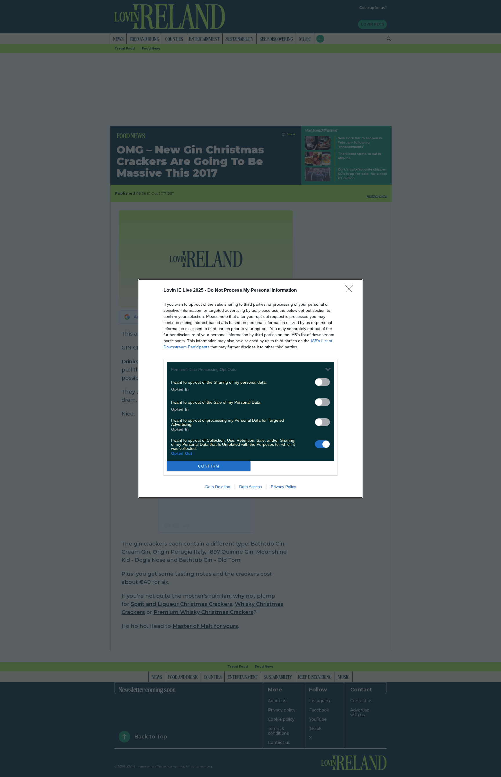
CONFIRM (208, 466)
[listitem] (250, 369)
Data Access (250, 486)
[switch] (322, 382)
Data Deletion (217, 486)
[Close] (350, 290)
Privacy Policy (283, 486)
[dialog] (250, 388)
